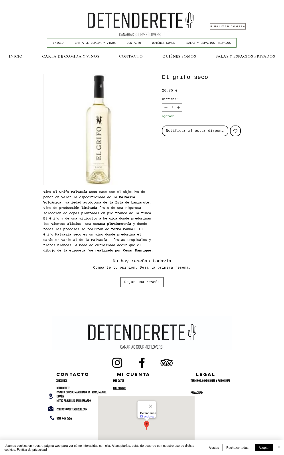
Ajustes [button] (214, 447)
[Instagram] (117, 362)
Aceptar (264, 447)
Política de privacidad (32, 449)
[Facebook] (142, 362)
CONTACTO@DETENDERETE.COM (72, 409)
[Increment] (179, 107)
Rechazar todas (237, 447)
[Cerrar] (278, 447)
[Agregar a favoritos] (235, 131)
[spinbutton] (172, 107)
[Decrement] (165, 107)
